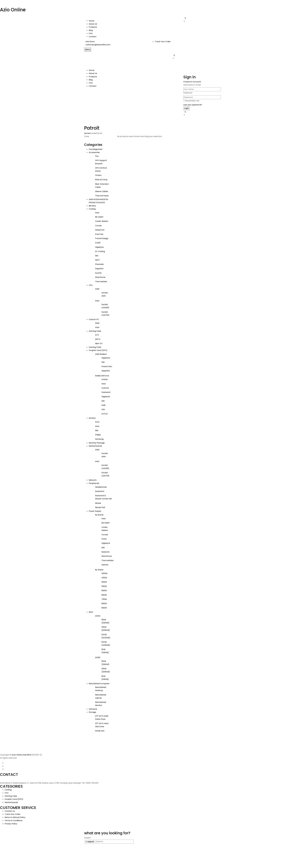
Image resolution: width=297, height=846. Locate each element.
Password (187, 93)
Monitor (92, 418)
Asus (97, 212)
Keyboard (99, 491)
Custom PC (94, 319)
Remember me (192, 100)
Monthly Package (97, 443)
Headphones (101, 487)
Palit (103, 405)
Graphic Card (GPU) (98, 350)
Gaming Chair (95, 347)
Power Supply (95, 511)
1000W (104, 573)
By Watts (99, 569)
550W (104, 586)
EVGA (104, 539)
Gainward (106, 392)
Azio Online (13, 9)
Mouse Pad (100, 507)
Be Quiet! (99, 217)
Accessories (94, 152)
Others (98, 175)
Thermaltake (101, 281)
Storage (92, 712)
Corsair (98, 225)
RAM (91, 612)
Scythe (98, 273)
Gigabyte (99, 247)
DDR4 (97, 616)
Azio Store (90, 41)
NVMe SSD (99, 730)
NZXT (97, 260)
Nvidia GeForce (102, 375)
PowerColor (107, 366)
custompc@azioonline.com (98, 44)
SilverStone (100, 277)
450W (104, 577)
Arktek (105, 379)
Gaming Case (95, 331)
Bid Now (92, 205)
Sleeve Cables (101, 191)
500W (104, 582)
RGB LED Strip (101, 179)
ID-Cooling (100, 251)
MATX (97, 339)
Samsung (99, 439)
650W (104, 595)
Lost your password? (192, 104)
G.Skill (97, 242)
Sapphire (99, 268)
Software (93, 709)
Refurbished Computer (99, 683)
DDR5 (97, 657)
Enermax (99, 234)
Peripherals (94, 483)
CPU (91, 285)
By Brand (99, 514)
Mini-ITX (98, 343)
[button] (198, 20)
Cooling (92, 209)
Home (87, 133)
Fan (96, 156)
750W (104, 599)
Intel (97, 300)
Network (93, 480)
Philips (98, 434)
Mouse (98, 503)
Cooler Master (101, 221)
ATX (97, 335)
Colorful (105, 388)
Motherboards (95, 446)
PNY (103, 409)
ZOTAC (105, 413)
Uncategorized (95, 149)
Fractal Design (101, 238)
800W (104, 603)
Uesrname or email (192, 85)
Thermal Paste (102, 195)
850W (104, 607)
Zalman (105, 564)
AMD (97, 289)
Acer (97, 422)
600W (104, 590)
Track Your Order (163, 41)
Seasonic (106, 552)
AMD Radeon (101, 354)
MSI (96, 255)
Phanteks (99, 264)
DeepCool (99, 230)
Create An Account (192, 81)
